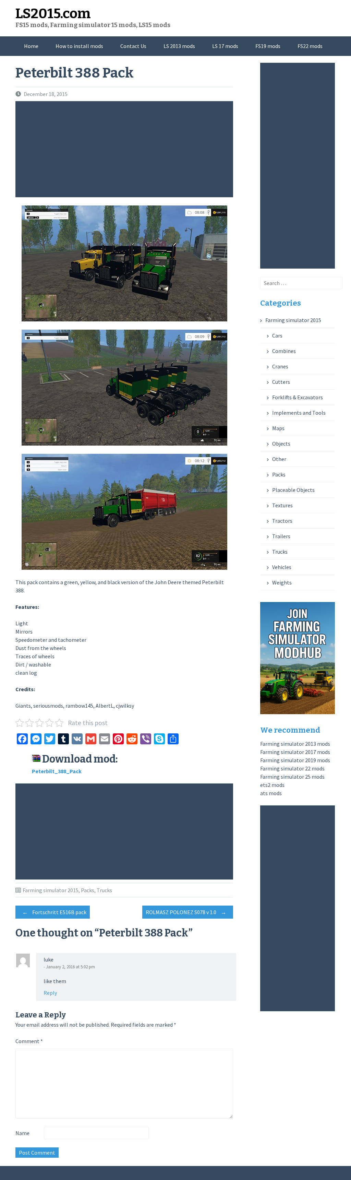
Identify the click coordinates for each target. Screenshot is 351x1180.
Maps (278, 428)
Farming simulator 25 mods (292, 776)
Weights (282, 582)
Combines (284, 350)
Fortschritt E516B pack (54, 912)
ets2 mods (272, 784)
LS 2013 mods (179, 46)
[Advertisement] (126, 149)
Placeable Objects (293, 489)
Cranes (280, 366)
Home (31, 46)
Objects (281, 443)
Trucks (104, 890)
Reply (50, 992)
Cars (277, 335)
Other (279, 459)
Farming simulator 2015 (50, 890)
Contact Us (133, 46)
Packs (87, 890)
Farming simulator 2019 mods (295, 760)
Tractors (282, 520)
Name (22, 1133)
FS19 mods (267, 46)
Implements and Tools (299, 412)
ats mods (271, 793)
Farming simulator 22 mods (292, 768)
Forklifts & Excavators (297, 397)
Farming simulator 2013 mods (295, 743)
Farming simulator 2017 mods (295, 751)
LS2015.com (53, 13)
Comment (29, 1041)
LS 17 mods (225, 46)
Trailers (281, 536)
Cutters (281, 381)
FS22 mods (310, 46)
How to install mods (79, 46)
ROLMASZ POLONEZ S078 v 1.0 (186, 912)
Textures (282, 505)
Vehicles (281, 567)
